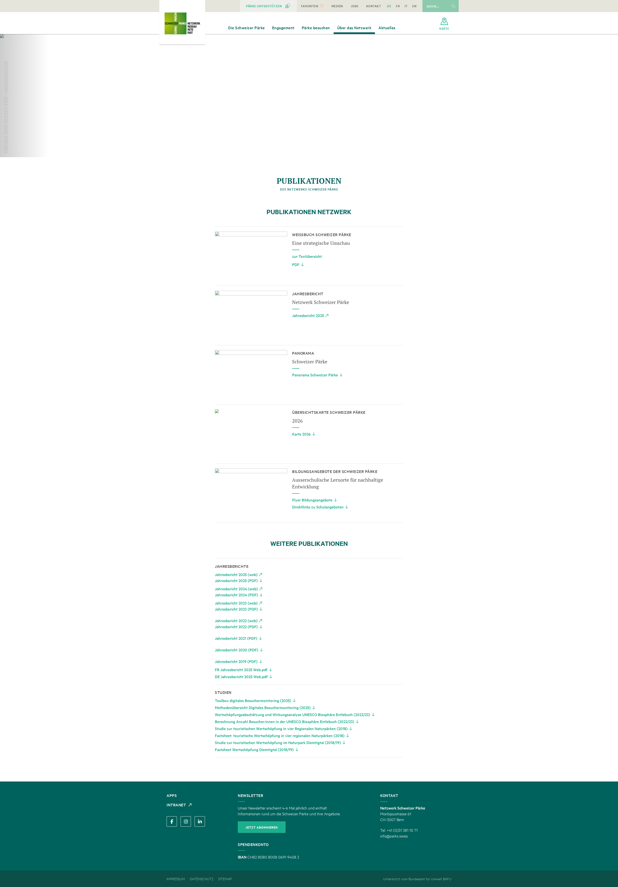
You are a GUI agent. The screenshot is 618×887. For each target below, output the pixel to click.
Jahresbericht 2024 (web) (236, 588)
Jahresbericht (307, 293)
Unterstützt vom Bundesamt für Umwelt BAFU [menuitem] (417, 878)
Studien (223, 692)
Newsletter (250, 795)
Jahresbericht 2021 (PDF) (236, 638)
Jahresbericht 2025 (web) (236, 574)
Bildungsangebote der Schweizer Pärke (334, 471)
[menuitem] (268, 6)
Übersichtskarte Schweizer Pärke (328, 412)
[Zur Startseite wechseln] (182, 23)
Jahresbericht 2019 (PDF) (236, 661)
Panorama (303, 353)
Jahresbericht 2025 (308, 315)
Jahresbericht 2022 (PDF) (236, 626)
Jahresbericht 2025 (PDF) (236, 580)
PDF (295, 264)
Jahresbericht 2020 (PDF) (236, 649)
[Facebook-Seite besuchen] (172, 821)
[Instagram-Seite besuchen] (186, 821)
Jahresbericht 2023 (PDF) (236, 609)
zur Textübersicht (307, 256)
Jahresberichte (231, 566)
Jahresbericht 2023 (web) (236, 602)
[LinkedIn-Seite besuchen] (200, 821)
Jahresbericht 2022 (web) (236, 620)
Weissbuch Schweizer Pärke (321, 234)
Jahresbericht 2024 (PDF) (236, 594)
